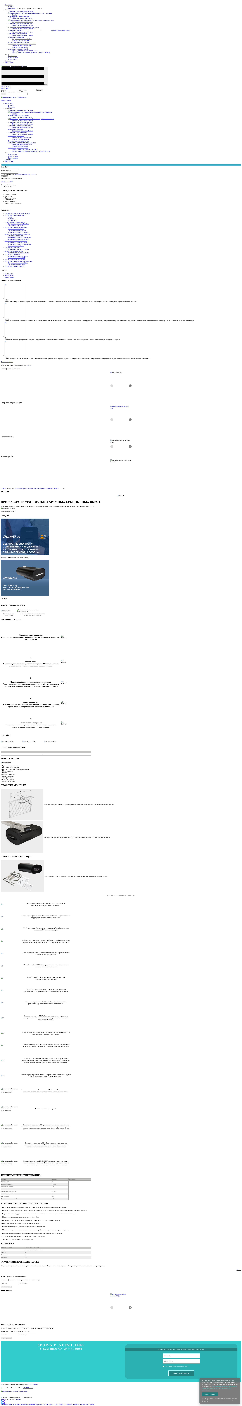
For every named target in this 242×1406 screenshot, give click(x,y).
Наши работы (9, 62)
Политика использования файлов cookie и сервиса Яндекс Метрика (42, 1404)
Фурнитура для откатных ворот (18, 16)
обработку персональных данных (25, 174)
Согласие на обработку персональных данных (79, 1404)
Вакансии (11, 8)
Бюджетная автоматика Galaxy (22, 39)
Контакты (8, 61)
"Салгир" (17, 1399)
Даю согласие (210, 1394)
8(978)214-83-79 (6, 88)
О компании (8, 5)
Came (10, 217)
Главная (3, 488)
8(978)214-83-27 (6, 86)
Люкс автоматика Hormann (17, 230)
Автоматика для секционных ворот (19, 125)
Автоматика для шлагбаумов (17, 34)
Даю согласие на (20, 174)
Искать (3, 94)
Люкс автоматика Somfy (20, 47)
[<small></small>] (121, 407)
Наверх (239, 1270)
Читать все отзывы (7, 362)
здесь (29, 365)
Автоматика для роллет (15, 30)
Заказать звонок (6, 100)
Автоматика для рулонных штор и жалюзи (22, 44)
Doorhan (14, 15)
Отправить (5, 176)
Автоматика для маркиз (16, 37)
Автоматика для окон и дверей (18, 49)
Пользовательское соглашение (10, 1404)
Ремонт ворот (12, 56)
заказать (39, 90)
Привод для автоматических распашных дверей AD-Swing (31, 52)
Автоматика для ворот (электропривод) (21, 11)
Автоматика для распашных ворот (16, 227)
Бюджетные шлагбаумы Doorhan (22, 35)
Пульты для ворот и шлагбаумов (18, 42)
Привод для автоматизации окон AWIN (25, 51)
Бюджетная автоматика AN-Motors (19, 237)
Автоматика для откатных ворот (15, 215)
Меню (46, 84)
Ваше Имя (5, 167)
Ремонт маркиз (13, 59)
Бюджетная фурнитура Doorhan (22, 18)
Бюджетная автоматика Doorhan (22, 22)
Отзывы (11, 6)
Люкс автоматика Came (16, 229)
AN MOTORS (12, 220)
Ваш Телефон (6, 170)
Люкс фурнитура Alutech (16, 225)
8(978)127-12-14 (6, 181)
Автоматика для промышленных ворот (21, 23)
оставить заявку (6, 1286)
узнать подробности (181, 1373)
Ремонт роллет (13, 57)
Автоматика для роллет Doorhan (22, 32)
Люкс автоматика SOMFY (20, 40)
